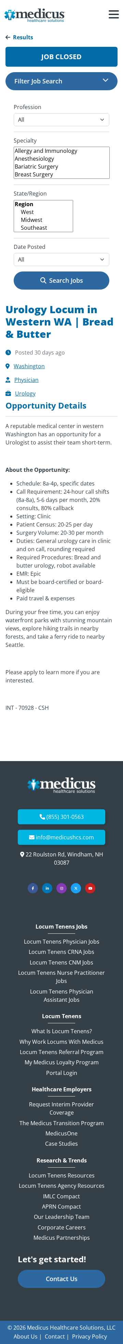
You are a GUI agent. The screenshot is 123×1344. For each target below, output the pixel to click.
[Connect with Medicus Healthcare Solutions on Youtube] (90, 888)
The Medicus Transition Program (61, 1123)
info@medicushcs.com (65, 837)
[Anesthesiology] (61, 159)
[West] (43, 212)
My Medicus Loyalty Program (62, 1062)
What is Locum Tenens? (61, 1031)
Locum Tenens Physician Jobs (61, 941)
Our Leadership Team (62, 1217)
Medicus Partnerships (61, 1237)
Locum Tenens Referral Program (62, 1052)
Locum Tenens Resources (62, 1175)
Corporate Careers (62, 1227)
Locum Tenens (61, 1016)
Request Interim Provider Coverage (61, 1108)
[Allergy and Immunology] (61, 151)
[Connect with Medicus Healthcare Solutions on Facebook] (33, 888)
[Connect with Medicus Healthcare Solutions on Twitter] (76, 888)
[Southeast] (43, 228)
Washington (29, 366)
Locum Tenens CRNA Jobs (61, 952)
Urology (25, 393)
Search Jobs (66, 280)
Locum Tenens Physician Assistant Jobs (61, 995)
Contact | (57, 1336)
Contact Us (62, 1279)
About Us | (28, 1336)
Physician (26, 380)
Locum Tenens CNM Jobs (61, 962)
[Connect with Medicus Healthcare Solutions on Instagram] (61, 888)
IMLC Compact (61, 1196)
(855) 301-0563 (65, 817)
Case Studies (61, 1143)
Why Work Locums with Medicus (61, 1042)
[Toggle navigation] (114, 15)
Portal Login (61, 1073)
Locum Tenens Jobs (61, 926)
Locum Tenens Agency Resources (62, 1185)
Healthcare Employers (62, 1089)
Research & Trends (62, 1160)
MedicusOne (61, 1133)
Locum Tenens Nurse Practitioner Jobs (61, 977)
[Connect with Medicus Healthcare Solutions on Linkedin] (47, 888)
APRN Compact (61, 1206)
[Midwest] (43, 220)
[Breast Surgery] (61, 174)
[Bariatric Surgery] (61, 167)
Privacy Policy (89, 1336)
